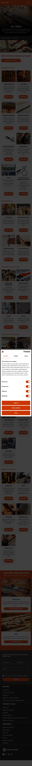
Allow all (16, 403)
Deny (16, 413)
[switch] (28, 386)
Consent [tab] (5, 356)
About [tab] (26, 356)
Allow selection (16, 408)
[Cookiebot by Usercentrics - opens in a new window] (23, 352)
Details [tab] (16, 356)
